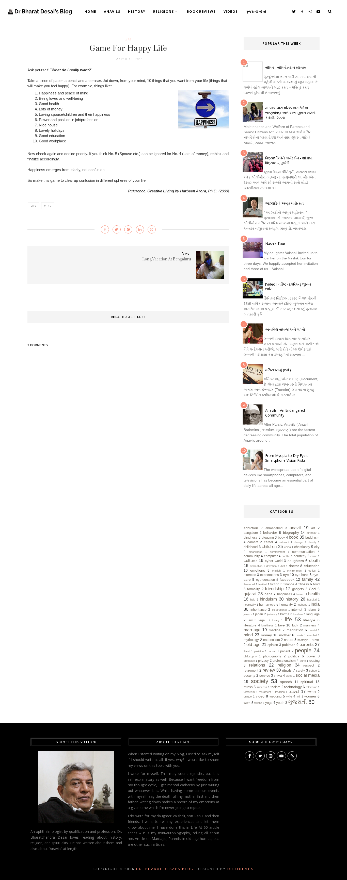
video (260, 696)
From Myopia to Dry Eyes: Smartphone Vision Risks (286, 458)
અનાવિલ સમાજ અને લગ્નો (285, 329)
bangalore (251, 533)
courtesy (300, 556)
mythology (251, 640)
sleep (289, 675)
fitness (303, 584)
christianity (302, 547)
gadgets (298, 589)
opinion (272, 645)
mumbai (312, 635)
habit (268, 594)
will (298, 696)
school (313, 670)
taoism (275, 687)
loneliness (267, 625)
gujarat (250, 593)
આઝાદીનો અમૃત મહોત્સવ (284, 203)
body (281, 537)
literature (250, 625)
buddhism (312, 537)
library (275, 620)
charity (312, 542)
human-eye (267, 604)
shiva (278, 675)
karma (284, 614)
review (268, 670)
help (252, 599)
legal (262, 620)
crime (313, 556)
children (269, 546)
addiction (251, 528)
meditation (295, 630)
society (259, 681)
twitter (311, 692)
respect (308, 665)
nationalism (271, 640)
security (249, 675)
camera (252, 542)
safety (300, 670)
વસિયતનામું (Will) (278, 370)
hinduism (268, 599)
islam (312, 609)
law (250, 620)
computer (271, 556)
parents (306, 644)
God (312, 589)
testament (265, 691)
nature (288, 640)
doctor (294, 566)
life (128, 39)
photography (272, 656)
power (311, 656)
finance (288, 584)
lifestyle (309, 620)
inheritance (258, 609)
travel (294, 691)
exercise (250, 575)
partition (259, 651)
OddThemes (240, 869)
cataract (284, 542)
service (264, 675)
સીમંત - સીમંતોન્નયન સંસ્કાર (285, 67)
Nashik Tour (275, 243)
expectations (269, 575)
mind (47, 205)
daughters (296, 561)
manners (309, 625)
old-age (253, 644)
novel (316, 640)
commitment (277, 551)
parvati (272, 651)
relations (257, 665)
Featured (249, 584)
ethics (312, 570)
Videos (231, 11)
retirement (251, 670)
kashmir (298, 614)
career (268, 542)
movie (299, 635)
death (314, 560)
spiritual (307, 682)
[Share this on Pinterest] (128, 229)
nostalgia (302, 639)
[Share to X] (117, 229)
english (276, 570)
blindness (251, 537)
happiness (284, 594)
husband (302, 604)
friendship (274, 588)
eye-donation (265, 580)
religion (284, 665)
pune (303, 660)
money (266, 635)
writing (258, 702)
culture (250, 560)
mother (285, 635)
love (281, 625)
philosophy (250, 656)
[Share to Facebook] (105, 229)
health (314, 593)
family (307, 579)
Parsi (247, 651)
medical (275, 630)
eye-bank (301, 575)
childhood (251, 547)
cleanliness (255, 551)
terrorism (249, 691)
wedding (275, 696)
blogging (268, 537)
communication (303, 552)
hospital (312, 599)
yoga (268, 703)
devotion (271, 566)
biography (291, 532)
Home (90, 11)
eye (286, 575)
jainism (248, 614)
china (287, 547)
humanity (286, 604)
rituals (287, 670)
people (303, 650)
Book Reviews (201, 11)
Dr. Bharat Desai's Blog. (165, 869)
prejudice (249, 660)
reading (314, 660)
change (298, 542)
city (317, 547)
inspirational (279, 609)
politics (293, 656)
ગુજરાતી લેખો (256, 11)
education (312, 566)
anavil (295, 527)
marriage (252, 629)
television (311, 687)
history (292, 599)
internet (296, 609)
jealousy (272, 614)
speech (286, 682)
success (262, 687)
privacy (263, 660)
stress (248, 687)
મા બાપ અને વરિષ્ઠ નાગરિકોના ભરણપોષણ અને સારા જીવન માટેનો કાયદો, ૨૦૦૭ (290, 112)
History (137, 11)
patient (285, 651)
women (310, 696)
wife (289, 696)
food (316, 584)
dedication (256, 566)
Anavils (112, 11)
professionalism (284, 660)
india (315, 604)
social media (308, 675)
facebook (287, 579)
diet (282, 566)
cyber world (273, 561)
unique (248, 696)
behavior (270, 532)
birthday (312, 532)
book (293, 537)
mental (313, 630)
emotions (257, 570)
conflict (286, 556)
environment (294, 570)
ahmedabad (273, 528)
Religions (163, 11)
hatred (300, 594)
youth (280, 703)
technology (293, 687)
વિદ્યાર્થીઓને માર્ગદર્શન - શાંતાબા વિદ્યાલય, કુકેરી (288, 160)
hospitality (250, 604)
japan (259, 614)
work (247, 703)
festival (262, 584)
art (313, 528)
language (313, 614)
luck (295, 625)
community (252, 556)
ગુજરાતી (297, 702)
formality (253, 589)
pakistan (288, 645)
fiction (274, 584)
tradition (280, 691)
